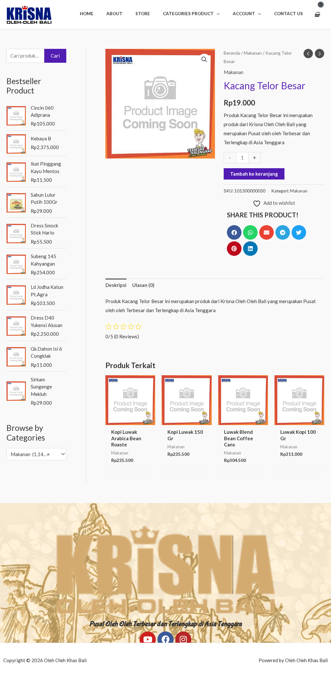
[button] (191, 13)
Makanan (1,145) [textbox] (30, 454)
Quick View (130, 419)
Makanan (253, 53)
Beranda (232, 53)
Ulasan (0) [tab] (143, 285)
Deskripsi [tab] (115, 285)
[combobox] (36, 454)
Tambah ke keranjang (254, 174)
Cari (55, 56)
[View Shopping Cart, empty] (317, 14)
